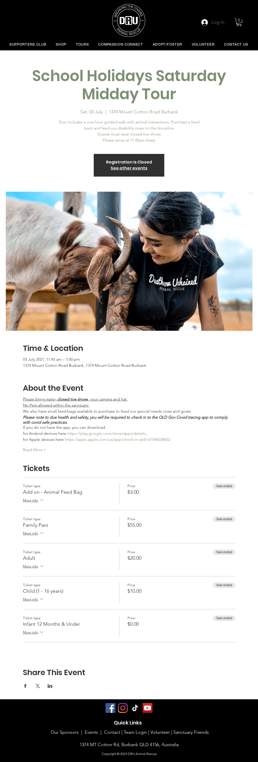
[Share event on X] (37, 686)
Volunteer (160, 732)
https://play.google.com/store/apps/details (106, 433)
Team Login (135, 732)
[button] (239, 22)
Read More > (34, 449)
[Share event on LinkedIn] (50, 686)
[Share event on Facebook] (25, 686)
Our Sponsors (65, 732)
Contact (112, 732)
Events (91, 732)
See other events (129, 168)
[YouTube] (147, 708)
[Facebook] (110, 708)
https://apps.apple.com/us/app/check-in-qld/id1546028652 (117, 439)
